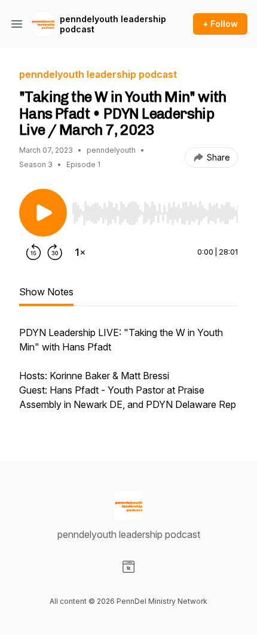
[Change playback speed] (80, 252)
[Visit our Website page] (128, 567)
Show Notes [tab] (46, 292)
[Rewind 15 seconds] (33, 252)
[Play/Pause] (43, 213)
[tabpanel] (128, 374)
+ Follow (220, 24)
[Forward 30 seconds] (55, 252)
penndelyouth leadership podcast (113, 24)
